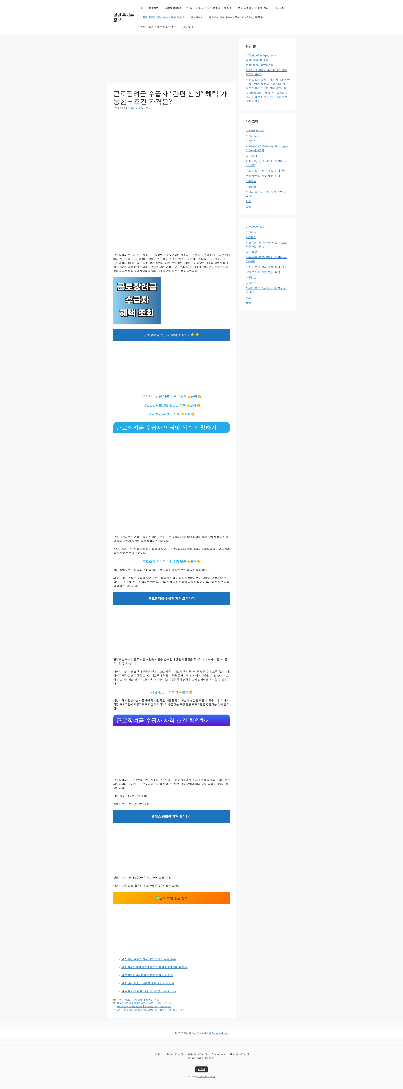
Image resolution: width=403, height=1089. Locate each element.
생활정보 (153, 7)
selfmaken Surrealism (259, 65)
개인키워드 (197, 17)
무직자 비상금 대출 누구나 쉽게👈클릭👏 (171, 396)
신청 (159, 1003)
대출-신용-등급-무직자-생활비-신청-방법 (209, 7)
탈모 (248, 201)
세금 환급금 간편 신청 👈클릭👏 (171, 414)
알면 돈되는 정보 (206, 1076)
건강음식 (279, 7)
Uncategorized (173, 7)
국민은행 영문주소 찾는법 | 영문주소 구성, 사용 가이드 (144, 1006)
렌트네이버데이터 (239, 1054)
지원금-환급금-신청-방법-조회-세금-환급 (162, 17)
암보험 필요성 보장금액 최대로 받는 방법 (149, 983)
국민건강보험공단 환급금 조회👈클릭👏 (171, 405)
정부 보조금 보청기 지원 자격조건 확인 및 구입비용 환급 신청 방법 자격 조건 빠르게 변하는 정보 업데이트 (268, 83)
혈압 (248, 206)
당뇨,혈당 (188, 26)
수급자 (152, 1003)
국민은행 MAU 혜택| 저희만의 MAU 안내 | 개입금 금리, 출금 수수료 (151, 1010)
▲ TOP (201, 1069)
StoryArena (219, 1054)
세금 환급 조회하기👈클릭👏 (171, 692)
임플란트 (251, 186)
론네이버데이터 (175, 1054)
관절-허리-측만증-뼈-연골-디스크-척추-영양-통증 (236, 17)
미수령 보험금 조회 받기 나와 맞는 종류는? (150, 959)
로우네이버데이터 (197, 1054)
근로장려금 (122, 1003)
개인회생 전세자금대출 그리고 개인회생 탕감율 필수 (156, 967)
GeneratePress (220, 1033)
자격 (164, 1003)
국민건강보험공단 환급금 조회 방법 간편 (149, 975)
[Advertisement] (171, 60)
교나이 (158, 1054)
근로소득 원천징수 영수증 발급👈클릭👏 (172, 561)
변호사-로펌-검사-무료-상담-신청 (158, 26)
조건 (170, 1003)
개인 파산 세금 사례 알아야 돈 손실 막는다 (150, 991)
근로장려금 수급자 (138, 1003)
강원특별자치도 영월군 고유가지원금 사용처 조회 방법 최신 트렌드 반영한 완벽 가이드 (267, 97)
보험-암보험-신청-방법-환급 (253, 7)
